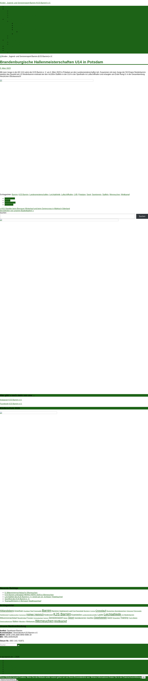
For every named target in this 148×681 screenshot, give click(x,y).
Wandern (22, 621)
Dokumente (9, 46)
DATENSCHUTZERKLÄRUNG (13, 653)
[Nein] (17, 680)
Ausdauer (27, 611)
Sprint (109, 618)
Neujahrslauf (22, 618)
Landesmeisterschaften (38, 194)
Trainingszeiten (15, 36)
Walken (15, 621)
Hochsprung (22, 615)
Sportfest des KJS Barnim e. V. (17, 599)
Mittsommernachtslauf (8, 618)
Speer (65, 618)
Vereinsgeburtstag (6, 621)
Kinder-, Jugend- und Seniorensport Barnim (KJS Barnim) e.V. (25, 3)
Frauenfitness (19, 25)
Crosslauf (101, 610)
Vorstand (13, 13)
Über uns (13, 11)
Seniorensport (19, 34)
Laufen (7, 200)
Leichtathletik (54, 194)
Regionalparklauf (38, 618)
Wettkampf (125, 194)
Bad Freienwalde (36, 611)
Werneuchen (114, 194)
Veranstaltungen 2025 (18, 44)
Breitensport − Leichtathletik (25, 30)
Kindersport (18, 28)
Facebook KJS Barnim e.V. (11, 404)
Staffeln (105, 194)
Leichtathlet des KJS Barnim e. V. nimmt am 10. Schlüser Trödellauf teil (34, 597)
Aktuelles (8, 7)
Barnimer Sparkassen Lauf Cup (64, 611)
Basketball (18, 23)
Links (7, 48)
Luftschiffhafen (67, 194)
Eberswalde (138, 611)
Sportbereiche (15, 21)
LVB (75, 194)
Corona (92, 611)
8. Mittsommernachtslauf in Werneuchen (21, 593)
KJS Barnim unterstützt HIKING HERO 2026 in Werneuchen (29, 595)
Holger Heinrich (35, 614)
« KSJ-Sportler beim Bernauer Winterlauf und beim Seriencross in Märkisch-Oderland (35, 209)
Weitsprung (30, 621)
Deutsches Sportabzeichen (116, 611)
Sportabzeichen (80, 618)
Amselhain (18, 611)
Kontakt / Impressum (13, 50)
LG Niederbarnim (128, 615)
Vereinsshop (14, 17)
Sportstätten (14, 38)
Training (124, 617)
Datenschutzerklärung (18, 52)
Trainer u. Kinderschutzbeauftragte (23, 15)
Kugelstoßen (76, 615)
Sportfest (90, 618)
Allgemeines (10, 198)
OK (143, 677)
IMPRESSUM (5, 649)
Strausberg (116, 618)
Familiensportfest (14, 615)
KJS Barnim (23, 194)
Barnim (15, 194)
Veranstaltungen (11, 40)
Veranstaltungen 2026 (18, 42)
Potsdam (82, 194)
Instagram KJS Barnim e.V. (11, 400)
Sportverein (96, 194)
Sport (89, 194)
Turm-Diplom (133, 618)
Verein (7, 9)
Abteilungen (10, 19)
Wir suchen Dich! (25, 32)
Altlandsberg (7, 610)
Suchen (3, 213)
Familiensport (4, 615)
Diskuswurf (130, 611)
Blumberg (87, 611)
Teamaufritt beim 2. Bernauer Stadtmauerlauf (23, 601)
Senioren (45, 618)
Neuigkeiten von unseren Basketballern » (17, 211)
